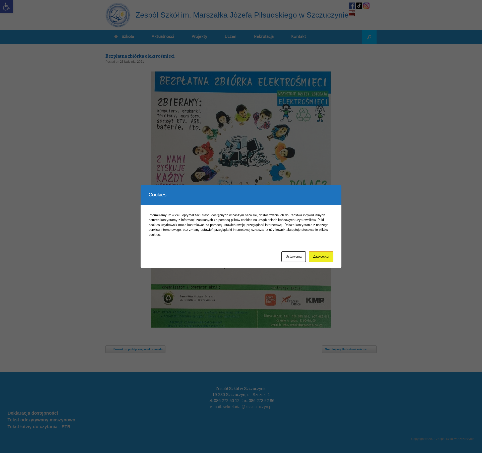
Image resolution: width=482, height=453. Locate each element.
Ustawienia (294, 256)
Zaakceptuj (321, 256)
